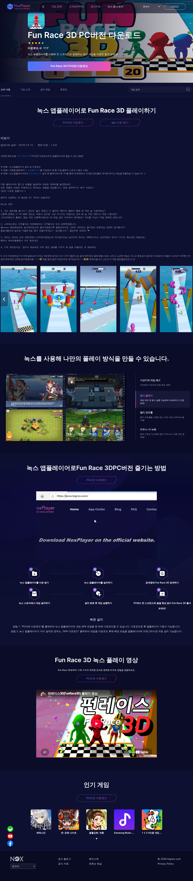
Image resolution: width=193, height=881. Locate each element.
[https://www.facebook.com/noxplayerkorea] (10, 843)
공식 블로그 (64, 858)
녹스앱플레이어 (32, 170)
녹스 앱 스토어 (115, 6)
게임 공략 (57, 6)
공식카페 (95, 6)
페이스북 (94, 858)
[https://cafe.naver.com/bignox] (10, 829)
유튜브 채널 (95, 863)
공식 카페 (63, 863)
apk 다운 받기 (119, 122)
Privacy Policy (166, 863)
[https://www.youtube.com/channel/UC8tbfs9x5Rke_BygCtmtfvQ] (10, 836)
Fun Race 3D (24, 156)
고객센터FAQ (76, 6)
